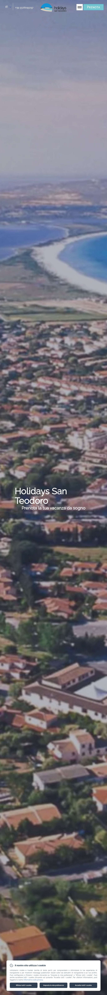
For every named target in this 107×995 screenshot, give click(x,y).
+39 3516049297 (24, 7)
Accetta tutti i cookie (83, 985)
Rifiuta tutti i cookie (23, 985)
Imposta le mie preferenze (53, 985)
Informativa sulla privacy (33, 980)
